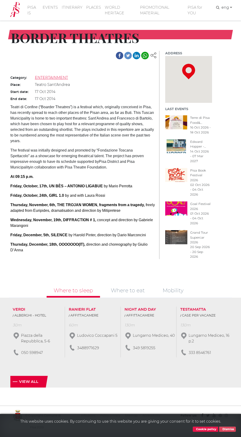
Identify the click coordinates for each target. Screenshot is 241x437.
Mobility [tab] (173, 290)
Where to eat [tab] (128, 290)
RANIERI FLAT (82, 309)
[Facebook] (119, 55)
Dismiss (228, 429)
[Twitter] (128, 55)
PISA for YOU (195, 10)
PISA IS (31, 10)
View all (28, 382)
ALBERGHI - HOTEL (30, 315)
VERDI (19, 309)
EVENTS (50, 7)
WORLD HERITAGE (114, 10)
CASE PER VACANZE (199, 315)
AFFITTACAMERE (84, 315)
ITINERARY (72, 7)
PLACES (93, 7)
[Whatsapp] (145, 55)
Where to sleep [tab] (73, 290)
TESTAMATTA (193, 309)
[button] (153, 55)
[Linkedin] (136, 55)
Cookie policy (205, 429)
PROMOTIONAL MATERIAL (154, 10)
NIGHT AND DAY (140, 309)
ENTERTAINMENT (51, 77)
